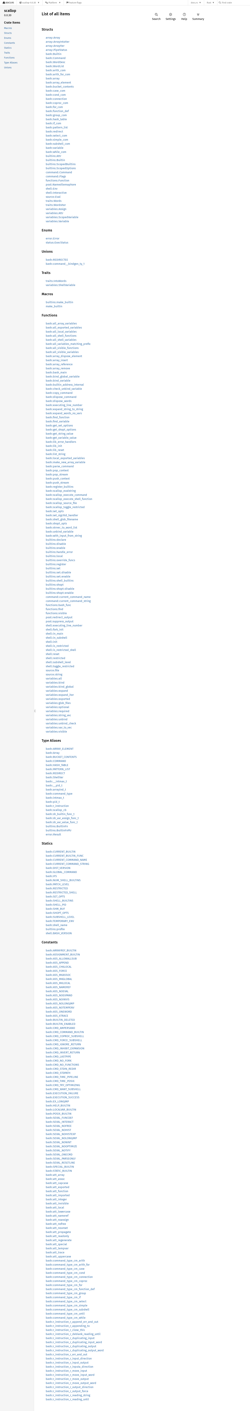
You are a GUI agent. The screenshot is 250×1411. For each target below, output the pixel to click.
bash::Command (56, 58)
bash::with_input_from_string (64, 535)
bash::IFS (51, 876)
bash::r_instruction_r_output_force (67, 1391)
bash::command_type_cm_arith (65, 1260)
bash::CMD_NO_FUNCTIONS (62, 1064)
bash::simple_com (57, 139)
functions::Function (57, 180)
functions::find (54, 609)
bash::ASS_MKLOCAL (58, 983)
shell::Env (51, 188)
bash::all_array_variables (61, 323)
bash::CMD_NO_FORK (58, 1060)
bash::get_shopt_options (61, 429)
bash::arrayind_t (56, 789)
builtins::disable (56, 543)
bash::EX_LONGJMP (57, 1101)
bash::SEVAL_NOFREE (59, 1126)
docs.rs (194, 2)
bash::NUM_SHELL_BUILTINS (63, 880)
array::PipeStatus (56, 50)
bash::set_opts (55, 511)
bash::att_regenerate (59, 1240)
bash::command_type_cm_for (64, 1285)
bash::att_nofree (56, 1223)
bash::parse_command (60, 466)
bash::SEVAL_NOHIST (58, 1130)
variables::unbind (57, 719)
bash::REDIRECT (55, 773)
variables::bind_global (60, 686)
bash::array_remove (58, 368)
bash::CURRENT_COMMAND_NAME (66, 859)
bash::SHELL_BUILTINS (59, 900)
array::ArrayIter (55, 45)
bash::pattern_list (57, 127)
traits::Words (53, 201)
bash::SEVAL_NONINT (58, 1142)
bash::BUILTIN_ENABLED (60, 1024)
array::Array (53, 37)
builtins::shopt (55, 584)
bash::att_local (55, 1207)
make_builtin (54, 306)
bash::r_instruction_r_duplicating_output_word (75, 1350)
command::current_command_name (68, 597)
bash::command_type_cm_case (65, 1268)
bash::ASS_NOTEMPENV (60, 1007)
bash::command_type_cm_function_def (70, 1289)
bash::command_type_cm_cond (65, 1272)
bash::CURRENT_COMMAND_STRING (67, 864)
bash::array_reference (59, 364)
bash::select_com (56, 135)
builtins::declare (56, 539)
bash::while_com (56, 152)
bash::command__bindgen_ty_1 (65, 263)
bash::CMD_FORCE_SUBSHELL (64, 1040)
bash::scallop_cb (56, 810)
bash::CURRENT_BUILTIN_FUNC (65, 855)
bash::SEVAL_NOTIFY (58, 1150)
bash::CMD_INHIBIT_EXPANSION (65, 1048)
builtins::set (53, 568)
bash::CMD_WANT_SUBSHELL (63, 1089)
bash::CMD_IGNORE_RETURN (63, 1044)
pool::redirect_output (59, 617)
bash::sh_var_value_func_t (62, 822)
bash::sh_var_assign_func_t (62, 818)
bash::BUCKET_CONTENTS (61, 757)
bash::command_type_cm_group (66, 1293)
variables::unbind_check (61, 723)
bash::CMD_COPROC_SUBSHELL (65, 1036)
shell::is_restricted (57, 646)
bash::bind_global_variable (63, 376)
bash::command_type (59, 793)
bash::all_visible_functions (62, 348)
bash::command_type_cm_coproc (66, 1281)
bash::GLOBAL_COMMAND (61, 872)
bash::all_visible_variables (62, 352)
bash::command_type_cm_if (63, 1297)
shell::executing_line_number (64, 625)
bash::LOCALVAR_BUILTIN (61, 1109)
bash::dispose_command (61, 397)
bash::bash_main (56, 372)
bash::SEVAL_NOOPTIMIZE (61, 1146)
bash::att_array (55, 1175)
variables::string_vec (58, 715)
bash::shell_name (56, 925)
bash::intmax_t (55, 797)
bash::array (53, 78)
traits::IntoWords (56, 281)
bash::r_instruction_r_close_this (65, 1330)
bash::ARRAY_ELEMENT (59, 748)
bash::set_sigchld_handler (62, 515)
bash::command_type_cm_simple (66, 1305)
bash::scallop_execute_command (66, 495)
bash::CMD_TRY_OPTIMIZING (63, 1085)
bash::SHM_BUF (55, 908)
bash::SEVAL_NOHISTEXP (61, 1134)
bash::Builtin (53, 54)
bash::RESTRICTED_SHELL (61, 892)
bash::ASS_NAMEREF (58, 987)
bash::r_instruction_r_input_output (67, 1362)
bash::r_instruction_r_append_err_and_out (72, 1321)
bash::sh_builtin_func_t (60, 814)
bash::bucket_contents (60, 86)
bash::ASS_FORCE (56, 970)
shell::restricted (55, 658)
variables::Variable (57, 221)
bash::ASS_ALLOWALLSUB (61, 958)
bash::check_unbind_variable (64, 388)
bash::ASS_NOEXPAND (59, 995)
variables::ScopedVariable (62, 217)
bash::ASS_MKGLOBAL (59, 979)
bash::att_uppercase (58, 1256)
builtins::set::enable (58, 576)
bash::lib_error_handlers (61, 441)
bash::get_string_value (59, 433)
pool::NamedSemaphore (61, 184)
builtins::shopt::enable (60, 592)
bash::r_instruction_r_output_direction (69, 1387)
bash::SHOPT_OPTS (57, 912)
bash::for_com (54, 107)
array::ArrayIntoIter (57, 41)
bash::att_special (56, 1244)
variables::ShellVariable (60, 285)
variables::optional (57, 707)
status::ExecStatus (57, 242)
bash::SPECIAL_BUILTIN (60, 1166)
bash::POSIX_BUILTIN (58, 1113)
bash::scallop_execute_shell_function (69, 499)
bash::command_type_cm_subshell (67, 1309)
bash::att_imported (58, 1195)
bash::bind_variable (58, 380)
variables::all (54, 678)
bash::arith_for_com (58, 74)
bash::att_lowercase (58, 1211)
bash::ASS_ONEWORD (59, 1011)
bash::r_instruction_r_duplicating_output (71, 1346)
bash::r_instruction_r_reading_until (67, 1399)
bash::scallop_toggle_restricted (65, 507)
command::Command (59, 172)
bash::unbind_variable (59, 531)
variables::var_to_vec (59, 727)
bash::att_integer (56, 1199)
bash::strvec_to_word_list (61, 527)
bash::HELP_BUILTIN (58, 1105)
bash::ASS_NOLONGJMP (60, 1003)
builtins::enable (55, 548)
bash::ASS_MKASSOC (58, 975)
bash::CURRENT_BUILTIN (61, 851)
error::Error (52, 238)
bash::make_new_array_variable (65, 462)
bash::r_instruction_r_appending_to (68, 1326)
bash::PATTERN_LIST (58, 769)
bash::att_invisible (57, 1203)
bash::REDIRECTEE (57, 259)
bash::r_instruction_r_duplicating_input (70, 1338)
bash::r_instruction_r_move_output (67, 1379)
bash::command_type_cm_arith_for (68, 1264)
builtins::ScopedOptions (61, 168)
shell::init (51, 641)
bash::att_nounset (57, 1228)
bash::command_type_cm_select (66, 1301)
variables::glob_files (58, 703)
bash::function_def (57, 111)
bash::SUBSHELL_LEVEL (60, 917)
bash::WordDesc (55, 62)
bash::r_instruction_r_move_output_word (71, 1383)
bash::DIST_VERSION (58, 868)
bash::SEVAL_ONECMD (59, 1154)
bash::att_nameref (57, 1215)
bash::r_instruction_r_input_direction (69, 1358)
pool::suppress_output (59, 621)
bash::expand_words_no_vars (64, 413)
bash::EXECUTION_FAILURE (62, 1093)
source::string (54, 674)
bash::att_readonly (57, 1236)
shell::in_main (54, 633)
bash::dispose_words (58, 401)
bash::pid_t (53, 801)
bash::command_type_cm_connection (69, 1277)
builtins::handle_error (59, 552)
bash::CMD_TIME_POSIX (60, 1081)
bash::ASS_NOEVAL (57, 991)
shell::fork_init (54, 629)
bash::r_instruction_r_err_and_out (66, 1354)
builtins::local (54, 556)
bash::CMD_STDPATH (58, 1072)
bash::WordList (55, 66)
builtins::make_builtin (59, 302)
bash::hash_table (56, 119)
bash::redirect (54, 131)
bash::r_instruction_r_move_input (66, 1370)
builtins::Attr (53, 156)
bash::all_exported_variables (64, 327)
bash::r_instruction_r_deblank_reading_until (73, 1334)
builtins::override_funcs (60, 560)
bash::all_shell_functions (61, 335)
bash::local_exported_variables (65, 458)
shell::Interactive (56, 192)
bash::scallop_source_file (61, 503)
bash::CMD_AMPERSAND (60, 1028)
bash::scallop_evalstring (61, 490)
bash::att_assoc (55, 1179)
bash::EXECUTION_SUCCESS (62, 1097)
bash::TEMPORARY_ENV (60, 921)
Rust (209, 2)
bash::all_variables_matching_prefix (68, 344)
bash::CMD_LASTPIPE (58, 1056)
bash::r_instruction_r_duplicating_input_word (74, 1342)
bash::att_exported (57, 1187)
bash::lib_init (54, 446)
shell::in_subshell (56, 637)
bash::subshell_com (58, 143)
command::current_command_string (68, 601)
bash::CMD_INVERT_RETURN (63, 1052)
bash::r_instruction (57, 806)
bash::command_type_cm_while (66, 1317)
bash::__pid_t (54, 785)
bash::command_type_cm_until (65, 1313)
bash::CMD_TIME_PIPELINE (62, 1077)
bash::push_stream (57, 482)
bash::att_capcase (57, 1183)
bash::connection (56, 98)
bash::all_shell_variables (61, 339)
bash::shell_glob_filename (62, 519)
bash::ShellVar (54, 777)
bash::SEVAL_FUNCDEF (59, 1117)
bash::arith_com (56, 70)
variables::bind (55, 682)
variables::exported (58, 699)
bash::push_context (58, 478)
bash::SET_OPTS (55, 896)
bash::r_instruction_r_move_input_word (70, 1374)
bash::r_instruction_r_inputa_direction (69, 1366)
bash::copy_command (59, 392)
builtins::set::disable (58, 572)
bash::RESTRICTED (57, 888)
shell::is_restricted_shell (61, 650)
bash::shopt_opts (56, 523)
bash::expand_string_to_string (64, 409)
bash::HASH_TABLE (57, 765)
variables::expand (57, 690)
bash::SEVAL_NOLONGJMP (61, 1138)
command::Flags (56, 176)
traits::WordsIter (56, 205)
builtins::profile (55, 929)
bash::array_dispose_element (64, 356)
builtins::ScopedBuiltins (61, 164)
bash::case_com (55, 90)
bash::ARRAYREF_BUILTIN (61, 950)
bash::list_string (55, 454)
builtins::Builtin (55, 160)
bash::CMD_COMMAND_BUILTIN (65, 1032)
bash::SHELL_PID (56, 904)
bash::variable (54, 147)
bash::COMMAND (56, 761)
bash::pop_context (57, 470)
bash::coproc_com (57, 103)
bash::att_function (57, 1191)
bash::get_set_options (59, 425)
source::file (52, 670)
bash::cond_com (56, 94)
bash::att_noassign (57, 1219)
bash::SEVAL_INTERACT (59, 1121)
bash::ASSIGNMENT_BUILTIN (63, 954)
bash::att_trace (55, 1252)
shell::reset (52, 654)
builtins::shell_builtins (59, 580)
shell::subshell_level (58, 662)
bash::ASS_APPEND (57, 962)
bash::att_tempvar (57, 1248)
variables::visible (56, 731)
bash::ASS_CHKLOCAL (59, 966)
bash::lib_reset (55, 450)
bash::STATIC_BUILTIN (59, 1170)
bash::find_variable (57, 421)
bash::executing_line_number (64, 405)
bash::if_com (53, 123)
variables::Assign (56, 209)
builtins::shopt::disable (60, 588)
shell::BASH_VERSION (59, 933)
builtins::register (56, 564)
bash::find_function (57, 417)
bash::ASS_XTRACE (57, 1015)
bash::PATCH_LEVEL (57, 884)
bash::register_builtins (59, 486)
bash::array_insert (57, 360)
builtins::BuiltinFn (57, 826)
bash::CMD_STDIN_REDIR (61, 1068)
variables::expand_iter (60, 694)
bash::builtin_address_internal (65, 384)
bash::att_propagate (58, 1232)
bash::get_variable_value (61, 437)
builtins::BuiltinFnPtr (58, 830)
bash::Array (53, 752)
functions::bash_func (58, 605)
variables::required (57, 711)
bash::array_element (58, 82)
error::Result (53, 834)
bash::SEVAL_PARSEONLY (61, 1158)
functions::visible (56, 613)
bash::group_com (56, 115)
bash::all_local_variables (61, 331)
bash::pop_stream (57, 474)
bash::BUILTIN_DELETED (60, 1019)
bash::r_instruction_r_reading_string (68, 1395)
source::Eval (53, 196)
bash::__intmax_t (56, 781)
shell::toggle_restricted (60, 666)
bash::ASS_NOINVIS (57, 999)
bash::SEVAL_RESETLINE (60, 1162)
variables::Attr (54, 213)
